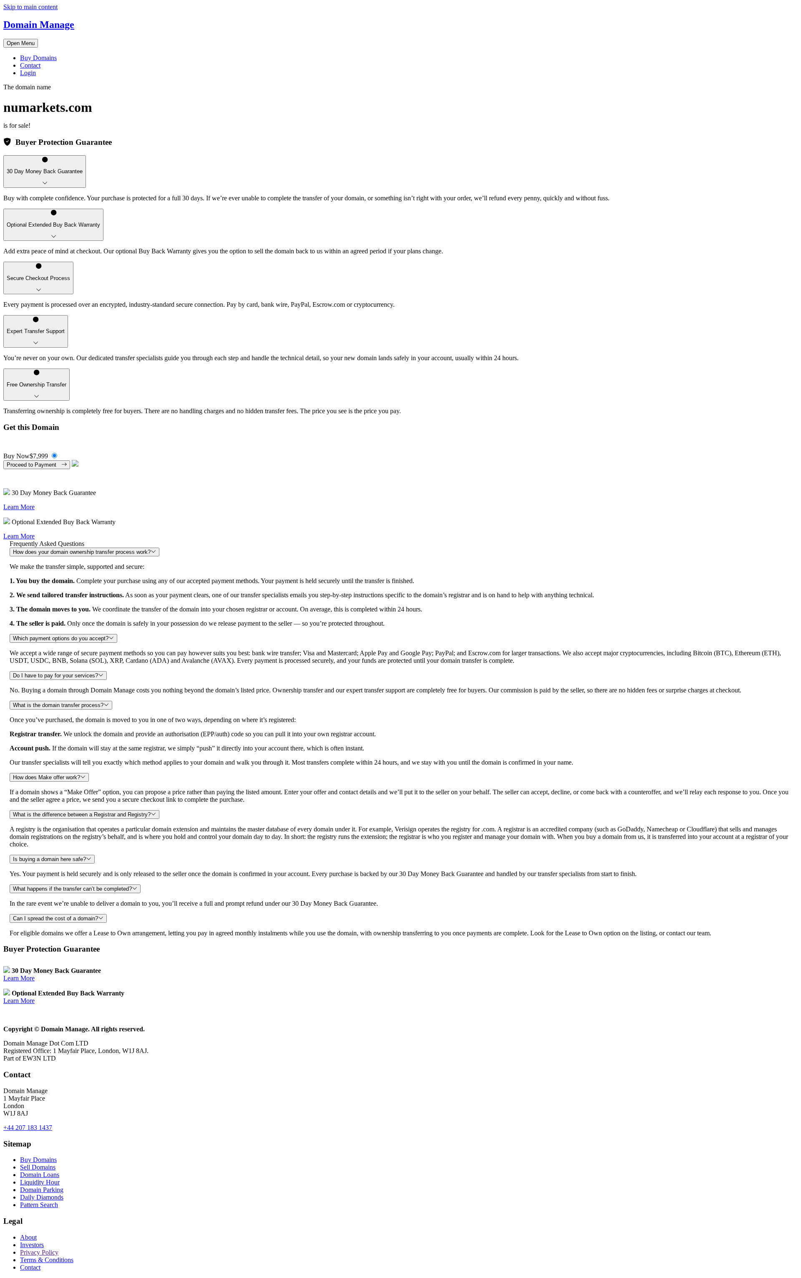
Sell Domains (37, 1167)
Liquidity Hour (40, 1182)
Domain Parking (41, 1189)
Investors (32, 1244)
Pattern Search (39, 1204)
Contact (30, 65)
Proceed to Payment (34, 465)
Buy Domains (38, 57)
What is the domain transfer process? (58, 705)
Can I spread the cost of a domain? (55, 918)
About (28, 1237)
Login (28, 72)
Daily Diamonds (41, 1197)
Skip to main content (30, 6)
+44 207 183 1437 (27, 1127)
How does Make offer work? (46, 777)
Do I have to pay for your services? (55, 675)
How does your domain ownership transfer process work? (82, 552)
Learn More (19, 506)
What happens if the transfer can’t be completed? (72, 889)
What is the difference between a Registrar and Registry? (82, 814)
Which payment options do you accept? (60, 638)
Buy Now (25, 456)
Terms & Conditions (46, 1259)
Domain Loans (39, 1174)
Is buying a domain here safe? (49, 859)
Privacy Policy (39, 1252)
